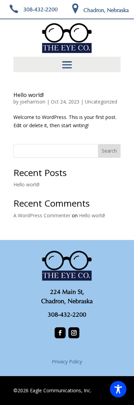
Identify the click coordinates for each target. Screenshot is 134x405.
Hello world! (28, 95)
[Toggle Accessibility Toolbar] (118, 389)
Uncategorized (101, 101)
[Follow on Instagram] (73, 332)
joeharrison (32, 101)
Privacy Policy (67, 361)
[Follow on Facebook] (60, 332)
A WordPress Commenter (41, 215)
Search (109, 150)
